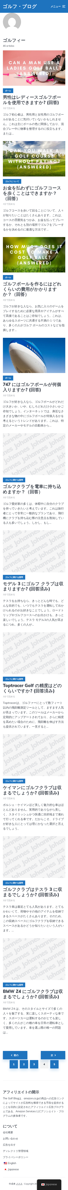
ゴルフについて (12, 181)
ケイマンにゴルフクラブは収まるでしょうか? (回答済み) (32, 790)
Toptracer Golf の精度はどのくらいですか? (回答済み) (32, 688)
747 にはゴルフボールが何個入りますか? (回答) (32, 387)
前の (16, 1055)
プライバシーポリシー (15, 1157)
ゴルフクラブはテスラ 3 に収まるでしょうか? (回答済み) (32, 892)
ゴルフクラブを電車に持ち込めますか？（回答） (32, 489)
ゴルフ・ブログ (20, 6)
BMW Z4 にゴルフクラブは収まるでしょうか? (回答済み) (33, 994)
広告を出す (9, 1144)
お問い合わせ (10, 1138)
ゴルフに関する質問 (14, 480)
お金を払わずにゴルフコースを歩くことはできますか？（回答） (32, 193)
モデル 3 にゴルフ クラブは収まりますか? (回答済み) (33, 586)
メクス (19, 1183)
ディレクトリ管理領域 (15, 1151)
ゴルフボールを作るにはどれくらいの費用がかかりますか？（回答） (32, 289)
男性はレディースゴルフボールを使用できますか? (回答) (32, 100)
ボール (8, 90)
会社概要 (8, 1132)
